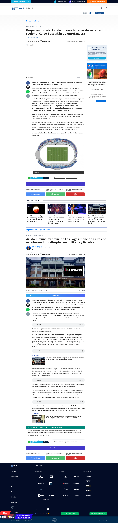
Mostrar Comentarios (55, 184)
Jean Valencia (37, 252)
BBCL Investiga (64, 13)
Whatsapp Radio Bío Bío (99, 513)
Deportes (43, 13)
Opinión (57, 13)
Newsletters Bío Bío (61, 1)
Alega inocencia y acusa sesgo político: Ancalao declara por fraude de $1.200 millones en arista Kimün (65, 358)
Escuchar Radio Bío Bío (98, 1)
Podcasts (13, 13)
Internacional (28, 13)
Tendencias (50, 13)
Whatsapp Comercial (71, 513)
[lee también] (39, 361)
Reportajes (14, 502)
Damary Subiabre (37, 246)
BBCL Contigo (74, 13)
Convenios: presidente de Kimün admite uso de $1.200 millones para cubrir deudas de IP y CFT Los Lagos (63, 417)
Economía (36, 13)
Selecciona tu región (19, 1)
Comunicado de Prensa (34, 37)
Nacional (20, 13)
